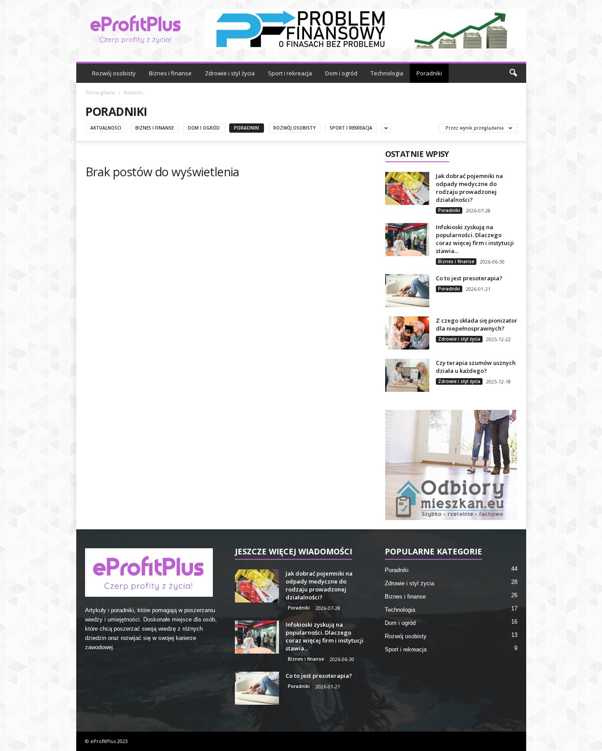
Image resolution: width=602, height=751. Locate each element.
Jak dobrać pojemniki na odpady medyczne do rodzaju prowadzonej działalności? (469, 188)
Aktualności (105, 128)
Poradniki (429, 73)
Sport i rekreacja (290, 73)
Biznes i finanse (170, 73)
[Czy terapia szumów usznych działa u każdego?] (407, 375)
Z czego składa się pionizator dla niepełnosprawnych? (476, 324)
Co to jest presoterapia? (469, 278)
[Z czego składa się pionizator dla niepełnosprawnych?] (407, 332)
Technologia (387, 73)
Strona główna (100, 92)
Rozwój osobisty (114, 73)
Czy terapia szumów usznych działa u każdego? (476, 367)
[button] (513, 73)
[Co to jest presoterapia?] (407, 290)
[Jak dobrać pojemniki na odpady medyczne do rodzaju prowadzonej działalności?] (407, 188)
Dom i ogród (341, 73)
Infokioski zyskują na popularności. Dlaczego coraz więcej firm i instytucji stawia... (475, 239)
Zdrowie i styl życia (230, 73)
